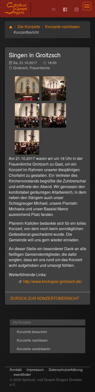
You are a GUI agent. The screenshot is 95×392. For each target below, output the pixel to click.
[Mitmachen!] (53, 115)
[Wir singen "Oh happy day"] (27, 142)
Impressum (35, 369)
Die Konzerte (29, 26)
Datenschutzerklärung (66, 369)
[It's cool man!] (27, 115)
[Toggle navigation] (87, 6)
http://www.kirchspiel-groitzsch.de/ (52, 281)
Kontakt (16, 369)
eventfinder (22, 374)
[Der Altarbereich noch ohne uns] (27, 88)
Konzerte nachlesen (62, 26)
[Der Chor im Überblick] (53, 88)
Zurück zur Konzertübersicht (44, 298)
